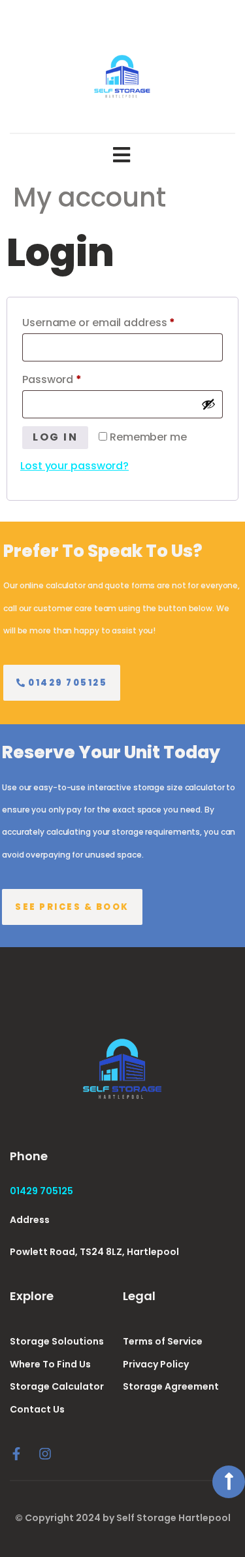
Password (74, 378)
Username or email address (121, 321)
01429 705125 (41, 1190)
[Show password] (208, 404)
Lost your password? (74, 465)
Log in (55, 436)
